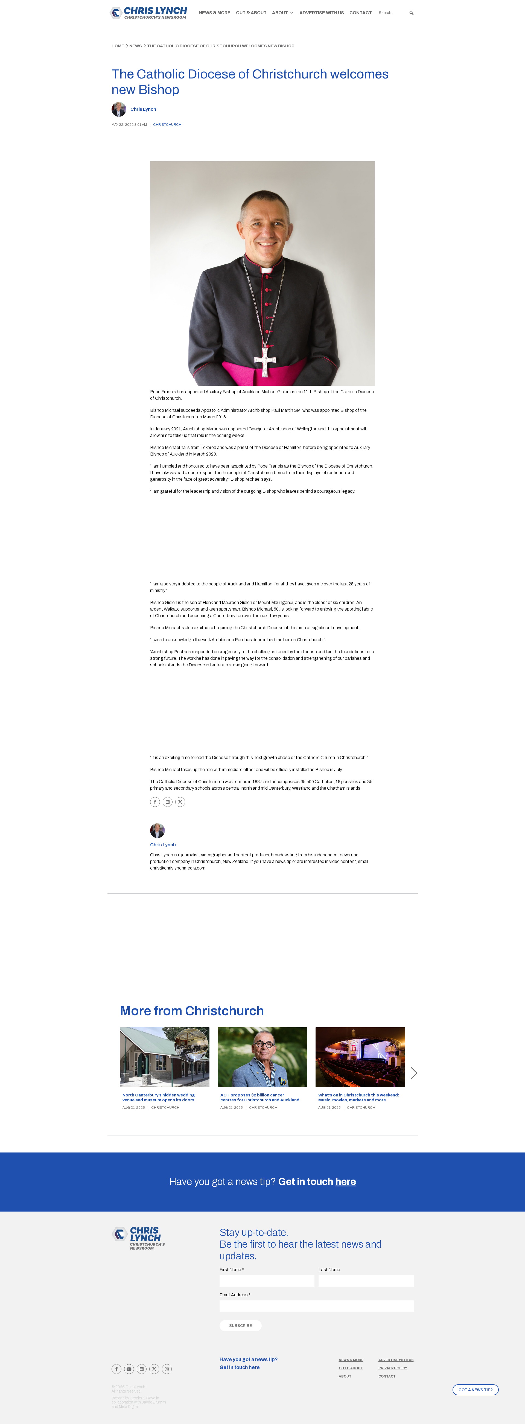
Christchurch (167, 125)
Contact (360, 12)
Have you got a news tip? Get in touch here (249, 1363)
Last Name (329, 1269)
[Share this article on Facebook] (155, 802)
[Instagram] (167, 1369)
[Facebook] (116, 1369)
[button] (411, 13)
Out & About (251, 12)
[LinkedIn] (142, 1369)
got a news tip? (476, 1390)
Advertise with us (396, 1360)
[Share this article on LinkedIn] (168, 802)
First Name (232, 1269)
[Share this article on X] (180, 802)
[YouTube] (129, 1369)
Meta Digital (129, 1407)
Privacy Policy (392, 1368)
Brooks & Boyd (142, 1398)
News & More (215, 12)
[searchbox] (396, 13)
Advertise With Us (321, 12)
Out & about (351, 1368)
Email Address (235, 1294)
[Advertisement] (262, 538)
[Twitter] (154, 1369)
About (280, 12)
